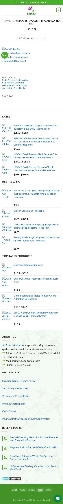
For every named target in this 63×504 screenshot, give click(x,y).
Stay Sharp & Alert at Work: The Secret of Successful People (32, 457)
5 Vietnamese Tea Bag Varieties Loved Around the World (34, 467)
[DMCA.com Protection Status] (11, 478)
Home (7, 20)
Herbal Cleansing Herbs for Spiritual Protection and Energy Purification (35, 439)
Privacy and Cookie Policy (16, 395)
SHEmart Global (11, 345)
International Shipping (13, 403)
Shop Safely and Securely (15, 388)
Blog (31, 495)
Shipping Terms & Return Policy (18, 380)
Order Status (9, 411)
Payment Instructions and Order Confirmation (26, 418)
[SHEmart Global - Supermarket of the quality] (31, 10)
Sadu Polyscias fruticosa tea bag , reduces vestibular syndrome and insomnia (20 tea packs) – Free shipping (15, 84)
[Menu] (4, 10)
